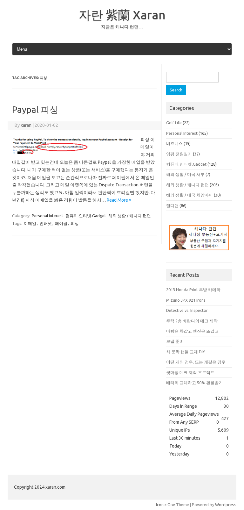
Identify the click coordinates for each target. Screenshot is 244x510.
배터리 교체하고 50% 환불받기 (194, 382)
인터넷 (45, 223)
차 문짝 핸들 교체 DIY (185, 351)
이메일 (30, 223)
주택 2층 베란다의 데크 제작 (192, 321)
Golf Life (174, 122)
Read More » (119, 200)
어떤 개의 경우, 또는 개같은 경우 (196, 362)
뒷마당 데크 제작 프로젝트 (190, 372)
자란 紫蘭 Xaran (122, 14)
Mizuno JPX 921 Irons (186, 300)
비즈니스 (174, 143)
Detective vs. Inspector (187, 310)
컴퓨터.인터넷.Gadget (85, 215)
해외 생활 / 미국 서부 (185, 174)
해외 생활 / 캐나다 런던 (129, 215)
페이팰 (61, 223)
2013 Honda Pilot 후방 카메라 (193, 289)
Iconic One (165, 504)
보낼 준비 (175, 341)
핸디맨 (172, 205)
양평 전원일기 (179, 154)
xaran (26, 125)
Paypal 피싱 (35, 109)
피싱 (75, 223)
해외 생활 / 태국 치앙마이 (189, 195)
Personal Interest (47, 215)
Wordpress (225, 504)
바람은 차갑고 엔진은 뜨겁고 (192, 331)
